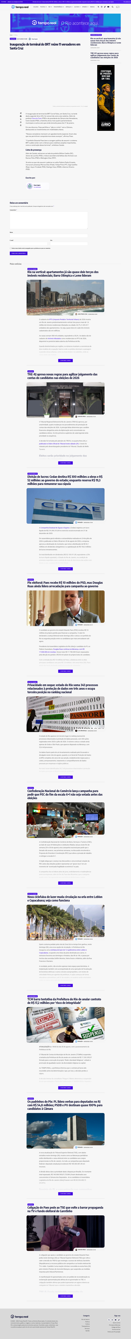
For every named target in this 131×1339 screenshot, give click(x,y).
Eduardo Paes (36, 118)
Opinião (84, 7)
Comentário (13, 210)
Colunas (35, 7)
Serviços (68, 7)
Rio (49, 7)
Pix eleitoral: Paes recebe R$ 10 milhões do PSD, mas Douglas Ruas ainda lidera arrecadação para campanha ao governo (91, 2)
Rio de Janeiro (32, 269)
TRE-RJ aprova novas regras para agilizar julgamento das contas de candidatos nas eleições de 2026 (104, 55)
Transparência (58, 7)
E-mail (11, 240)
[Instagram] (112, 1319)
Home (11, 35)
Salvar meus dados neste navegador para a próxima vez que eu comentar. (31, 248)
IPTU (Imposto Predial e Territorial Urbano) (64, 319)
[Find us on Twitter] (98, 7)
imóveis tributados (54, 338)
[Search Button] (112, 7)
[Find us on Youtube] (108, 7)
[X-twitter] (109, 1319)
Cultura (76, 7)
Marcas (92, 7)
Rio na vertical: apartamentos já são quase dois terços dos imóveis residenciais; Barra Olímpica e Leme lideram (105, 41)
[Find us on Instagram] (101, 7)
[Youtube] (115, 1319)
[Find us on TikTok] (105, 7)
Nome (11, 232)
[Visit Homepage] (20, 7)
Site (51, 240)
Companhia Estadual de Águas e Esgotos (55, 528)
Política (42, 7)
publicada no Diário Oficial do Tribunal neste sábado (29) (59, 444)
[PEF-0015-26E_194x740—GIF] (106, 98)
